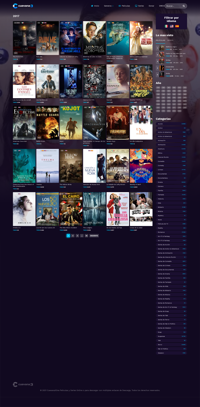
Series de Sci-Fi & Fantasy (167, 307)
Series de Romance (165, 303)
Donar (151, 6)
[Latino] (166, 26)
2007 (185, 101)
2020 (158, 111)
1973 (179, 87)
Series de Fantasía (164, 282)
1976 (185, 87)
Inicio (96, 6)
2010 (169, 104)
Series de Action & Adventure (168, 249)
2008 (158, 104)
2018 (179, 107)
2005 (174, 101)
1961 (169, 87)
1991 (169, 94)
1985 (174, 91)
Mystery (160, 215)
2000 (179, 97)
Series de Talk (163, 315)
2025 (179, 111)
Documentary (163, 178)
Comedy (161, 165)
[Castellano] (177, 26)
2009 (163, 104)
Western (161, 353)
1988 (185, 91)
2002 (158, 101)
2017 (174, 107)
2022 (169, 111)
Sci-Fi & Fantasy (164, 236)
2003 (163, 101)
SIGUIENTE (94, 236)
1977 (158, 91)
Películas (160, 40)
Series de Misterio (164, 290)
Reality (160, 228)
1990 (163, 94)
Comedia (161, 161)
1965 (174, 87)
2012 (179, 104)
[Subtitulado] (172, 26)
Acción (160, 124)
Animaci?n (161, 140)
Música (160, 211)
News (160, 219)
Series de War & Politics (166, 324)
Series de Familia (164, 278)
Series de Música (164, 294)
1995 (185, 94)
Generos (107, 6)
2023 (174, 111)
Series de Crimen (164, 265)
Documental (162, 174)
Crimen (160, 169)
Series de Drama (164, 274)
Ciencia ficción (163, 157)
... (81, 236)
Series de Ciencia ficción (167, 257)
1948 (158, 87)
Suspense (161, 336)
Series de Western (164, 328)
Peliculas (126, 6)
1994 (179, 94)
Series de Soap (163, 311)
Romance (161, 232)
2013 (185, 104)
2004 (169, 101)
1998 (169, 97)
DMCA (162, 6)
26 (86, 236)
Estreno (161, 186)
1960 (163, 87)
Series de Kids (163, 286)
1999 (174, 97)
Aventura (161, 149)
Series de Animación (165, 253)
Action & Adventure (165, 132)
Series (141, 6)
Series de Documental (166, 269)
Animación (162, 144)
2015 (163, 107)
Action (160, 128)
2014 (158, 107)
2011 (174, 104)
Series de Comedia (164, 261)
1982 (163, 91)
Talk (159, 340)
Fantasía (161, 194)
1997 (163, 97)
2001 (185, 97)
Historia (161, 199)
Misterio (161, 207)
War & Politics (163, 349)
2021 (163, 111)
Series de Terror (163, 319)
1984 (169, 91)
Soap (160, 332)
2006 (179, 101)
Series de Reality (164, 299)
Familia (160, 190)
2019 (185, 107)
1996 (158, 97)
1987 (179, 91)
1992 (174, 94)
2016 (169, 107)
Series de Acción (164, 244)
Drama (160, 182)
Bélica (160, 153)
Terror (160, 344)
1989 (158, 94)
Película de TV (163, 224)
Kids (159, 203)
